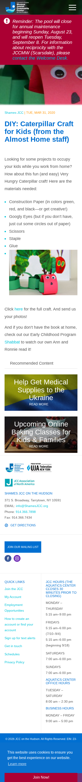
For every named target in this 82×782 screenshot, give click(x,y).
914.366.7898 (26, 512)
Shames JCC (14, 112)
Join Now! (41, 777)
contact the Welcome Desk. (40, 58)
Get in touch (13, 646)
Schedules (12, 654)
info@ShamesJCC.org (32, 506)
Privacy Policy (14, 662)
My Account (13, 597)
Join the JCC (14, 589)
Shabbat (12, 342)
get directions (23, 525)
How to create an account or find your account (19, 624)
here (19, 309)
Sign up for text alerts (20, 638)
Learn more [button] (17, 764)
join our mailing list (22, 547)
